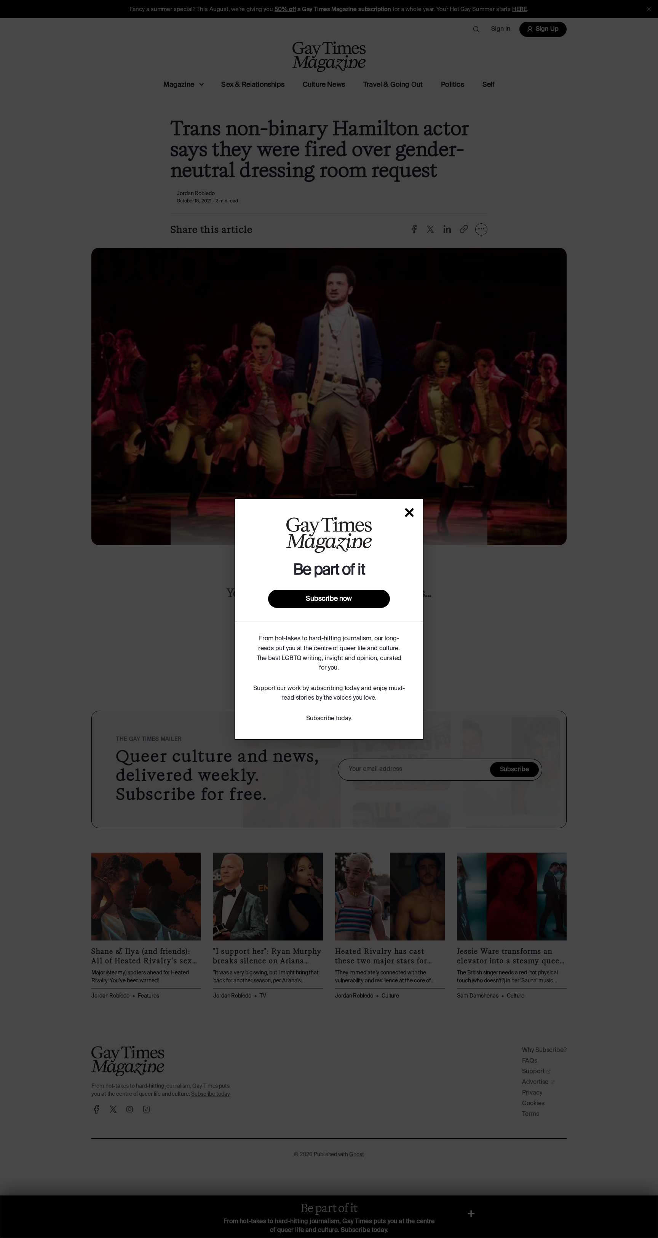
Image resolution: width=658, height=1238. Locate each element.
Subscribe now (329, 598)
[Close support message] (409, 512)
